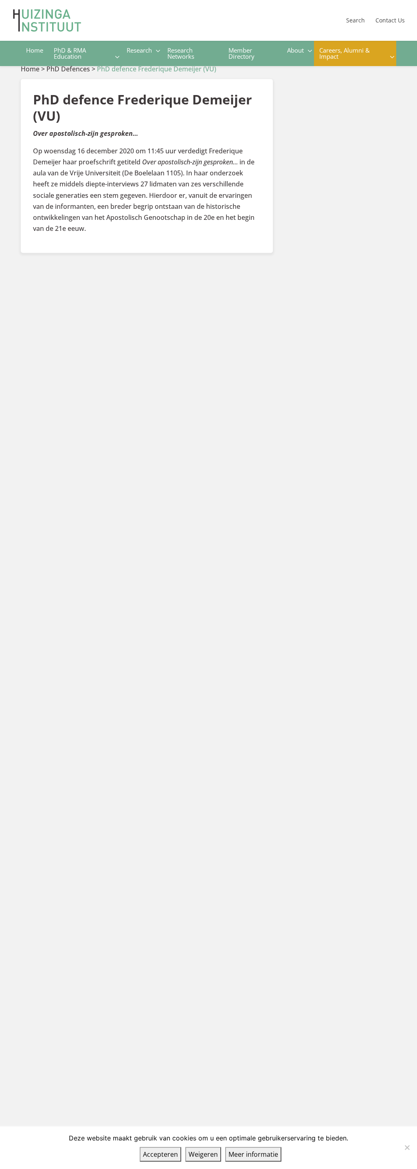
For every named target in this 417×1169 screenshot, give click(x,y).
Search (355, 20)
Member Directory (241, 53)
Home (34, 50)
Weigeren (203, 1154)
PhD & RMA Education (70, 53)
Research (139, 50)
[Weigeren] (407, 1147)
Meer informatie (253, 1154)
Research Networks (180, 53)
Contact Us (390, 20)
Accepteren (160, 1154)
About (295, 50)
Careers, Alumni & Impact (344, 53)
